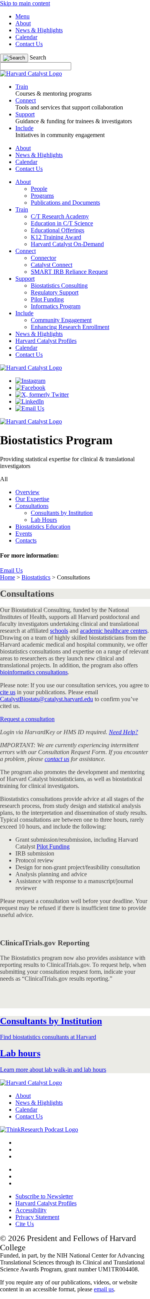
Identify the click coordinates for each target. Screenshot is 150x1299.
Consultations (31, 506)
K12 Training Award (56, 237)
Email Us (11, 570)
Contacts (26, 540)
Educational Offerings (57, 230)
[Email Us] (29, 408)
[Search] (14, 58)
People (39, 188)
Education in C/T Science (62, 223)
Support (25, 278)
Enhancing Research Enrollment (70, 327)
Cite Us (24, 1224)
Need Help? (123, 732)
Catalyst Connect (51, 264)
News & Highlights (39, 30)
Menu (22, 16)
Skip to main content (25, 3)
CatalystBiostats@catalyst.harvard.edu (46, 699)
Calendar (26, 37)
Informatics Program (55, 306)
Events (23, 533)
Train (21, 209)
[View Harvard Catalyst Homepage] (31, 73)
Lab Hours (44, 519)
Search (38, 57)
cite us (7, 692)
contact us (57, 759)
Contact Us (29, 44)
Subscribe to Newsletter (44, 1196)
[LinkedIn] (29, 401)
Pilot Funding (47, 299)
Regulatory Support (54, 292)
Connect (25, 251)
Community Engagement (61, 320)
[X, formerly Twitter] (42, 394)
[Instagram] (30, 380)
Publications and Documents (65, 202)
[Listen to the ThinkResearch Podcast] (39, 1129)
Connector (43, 258)
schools (59, 630)
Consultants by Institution (62, 513)
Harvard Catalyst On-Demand (67, 244)
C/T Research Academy (60, 216)
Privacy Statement (37, 1217)
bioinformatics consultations (34, 672)
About (23, 23)
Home (7, 577)
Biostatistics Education (42, 526)
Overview (27, 492)
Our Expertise (32, 499)
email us (104, 1289)
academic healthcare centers (113, 630)
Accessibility (31, 1210)
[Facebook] (30, 387)
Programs (42, 195)
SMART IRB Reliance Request (69, 271)
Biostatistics (36, 577)
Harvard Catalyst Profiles (46, 341)
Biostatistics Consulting (59, 285)
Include (24, 313)
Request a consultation (27, 719)
